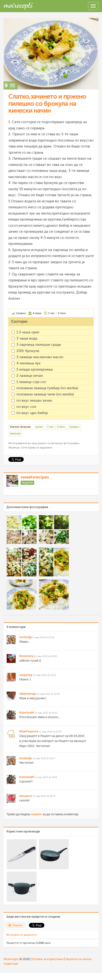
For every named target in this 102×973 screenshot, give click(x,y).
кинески (15, 433)
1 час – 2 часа (56, 426)
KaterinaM (26, 712)
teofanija (25, 637)
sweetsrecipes (35, 477)
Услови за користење (47, 959)
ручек (39, 426)
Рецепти (27, 482)
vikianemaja (27, 693)
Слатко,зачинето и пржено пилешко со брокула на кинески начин (47, 103)
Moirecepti (11, 959)
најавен (36, 814)
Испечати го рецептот (21, 934)
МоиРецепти (28, 731)
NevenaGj (26, 656)
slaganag (25, 675)
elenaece (25, 796)
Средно (74, 426)
